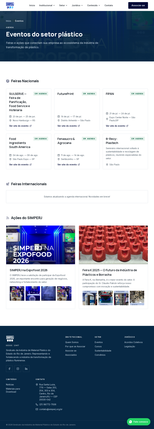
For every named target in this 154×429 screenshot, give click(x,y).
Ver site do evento (19, 126)
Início (32, 5)
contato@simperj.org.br (50, 409)
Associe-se (138, 5)
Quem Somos (72, 342)
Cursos (98, 346)
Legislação (129, 346)
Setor (62, 5)
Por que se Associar (75, 346)
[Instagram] (17, 368)
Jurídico (76, 5)
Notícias (10, 384)
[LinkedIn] (26, 368)
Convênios (100, 355)
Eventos (99, 342)
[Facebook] (9, 368)
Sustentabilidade (103, 350)
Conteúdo (92, 5)
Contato (109, 5)
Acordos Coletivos (133, 342)
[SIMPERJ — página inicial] (10, 5)
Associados (71, 355)
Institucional (45, 5)
